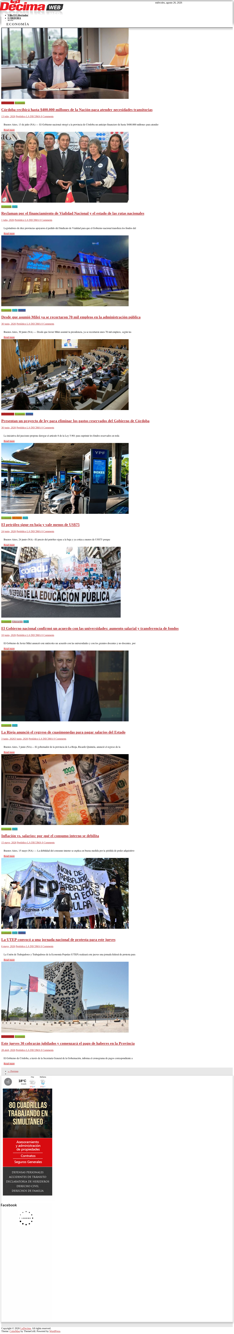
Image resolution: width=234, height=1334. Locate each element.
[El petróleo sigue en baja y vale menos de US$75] (65, 515)
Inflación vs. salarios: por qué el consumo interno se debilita (50, 836)
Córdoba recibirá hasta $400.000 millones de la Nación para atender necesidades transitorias (76, 110)
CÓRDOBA (14, 18)
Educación (17, 621)
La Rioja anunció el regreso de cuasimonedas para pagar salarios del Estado (63, 732)
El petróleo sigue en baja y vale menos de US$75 (40, 525)
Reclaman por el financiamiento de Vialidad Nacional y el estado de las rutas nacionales (72, 213)
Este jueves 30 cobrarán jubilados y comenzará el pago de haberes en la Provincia (68, 1043)
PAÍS (15, 206)
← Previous (13, 1071)
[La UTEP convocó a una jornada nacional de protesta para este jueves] (65, 930)
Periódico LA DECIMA (28, 116)
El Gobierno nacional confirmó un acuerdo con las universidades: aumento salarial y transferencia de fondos (90, 628)
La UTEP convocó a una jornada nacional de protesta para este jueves (58, 940)
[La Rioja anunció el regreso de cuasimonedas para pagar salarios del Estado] (65, 722)
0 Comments (47, 116)
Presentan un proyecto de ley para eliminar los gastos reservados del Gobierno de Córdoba (75, 421)
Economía (20, 103)
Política (22, 310)
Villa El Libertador (18, 15)
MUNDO (17, 518)
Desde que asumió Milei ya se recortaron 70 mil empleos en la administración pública (71, 317)
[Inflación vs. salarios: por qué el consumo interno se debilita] (65, 826)
